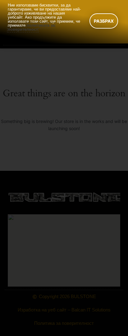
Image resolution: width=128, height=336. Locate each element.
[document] (64, 168)
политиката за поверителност (31, 27)
